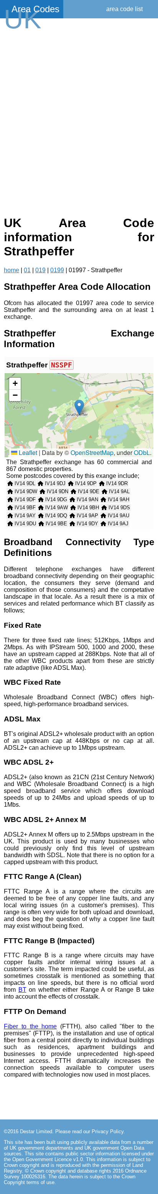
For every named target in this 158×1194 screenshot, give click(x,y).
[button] (79, 407)
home (11, 270)
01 (27, 270)
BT (22, 989)
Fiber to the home (30, 1026)
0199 (57, 270)
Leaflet (27, 452)
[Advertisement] (79, 121)
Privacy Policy (107, 1131)
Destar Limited (36, 1131)
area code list (124, 9)
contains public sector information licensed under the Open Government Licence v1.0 (79, 1156)
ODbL (142, 452)
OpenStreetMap (92, 452)
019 (40, 270)
